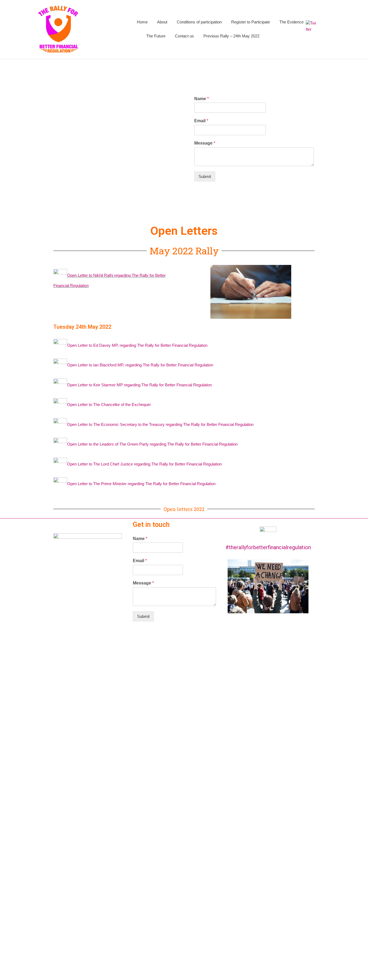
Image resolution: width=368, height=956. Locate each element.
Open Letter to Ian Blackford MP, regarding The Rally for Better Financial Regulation (140, 365)
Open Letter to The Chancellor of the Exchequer (109, 404)
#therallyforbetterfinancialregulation (268, 547)
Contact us (184, 36)
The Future (155, 36)
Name (201, 98)
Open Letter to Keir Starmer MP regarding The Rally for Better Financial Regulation (139, 385)
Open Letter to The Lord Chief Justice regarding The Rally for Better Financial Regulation (144, 464)
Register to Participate (250, 22)
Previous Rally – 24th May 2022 (231, 36)
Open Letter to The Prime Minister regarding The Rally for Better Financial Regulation (141, 484)
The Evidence (291, 22)
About (162, 22)
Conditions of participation (199, 22)
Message (204, 143)
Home (142, 22)
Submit (205, 176)
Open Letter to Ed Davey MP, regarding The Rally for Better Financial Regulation (137, 345)
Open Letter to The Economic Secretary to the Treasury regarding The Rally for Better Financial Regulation (160, 424)
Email (201, 120)
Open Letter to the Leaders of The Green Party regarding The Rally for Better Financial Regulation (152, 444)
